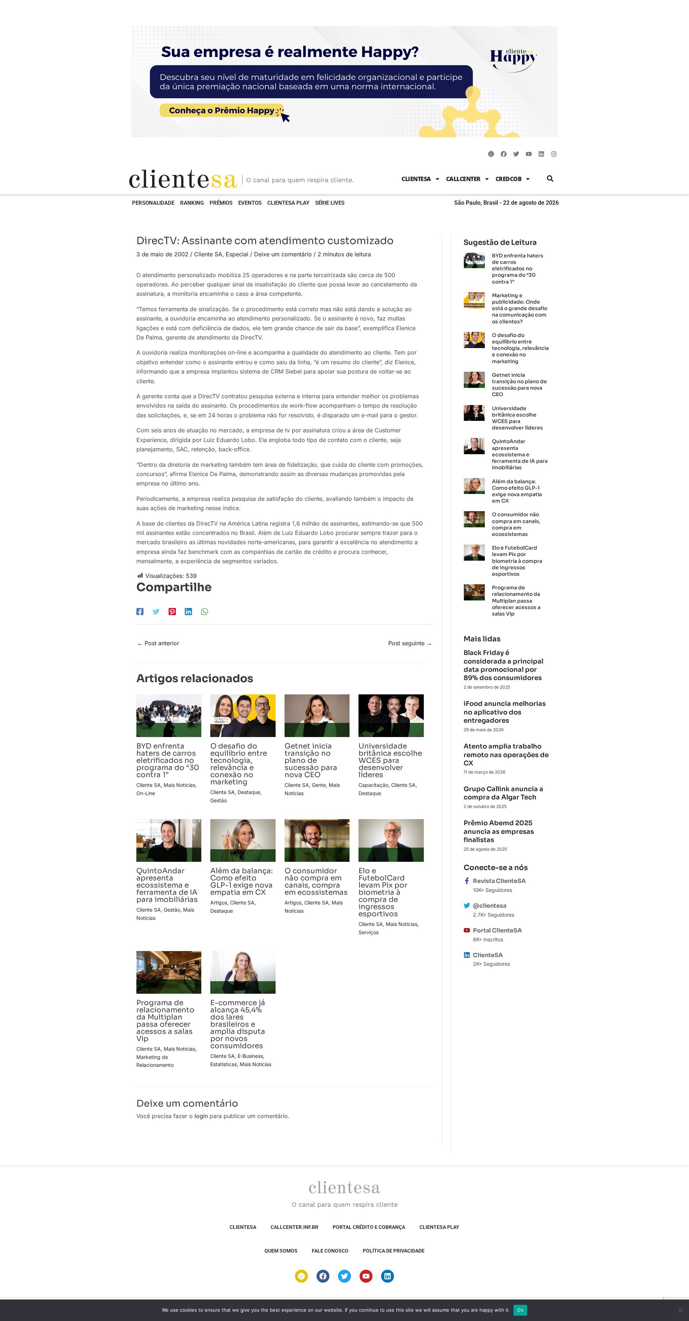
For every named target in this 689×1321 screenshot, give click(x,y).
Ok (520, 1310)
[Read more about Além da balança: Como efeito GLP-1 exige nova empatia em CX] (242, 840)
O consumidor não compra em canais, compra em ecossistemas (316, 881)
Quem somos (280, 1251)
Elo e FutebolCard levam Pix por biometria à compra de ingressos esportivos (382, 892)
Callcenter (463, 179)
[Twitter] (156, 611)
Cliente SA (208, 254)
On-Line (145, 793)
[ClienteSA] (467, 955)
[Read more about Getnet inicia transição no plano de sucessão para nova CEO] (317, 715)
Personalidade (153, 203)
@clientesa (489, 905)
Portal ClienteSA (497, 930)
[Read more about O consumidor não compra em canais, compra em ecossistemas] (317, 840)
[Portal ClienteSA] (467, 930)
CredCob (509, 179)
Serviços (368, 932)
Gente (319, 785)
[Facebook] (140, 611)
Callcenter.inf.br (294, 1227)
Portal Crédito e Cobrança (369, 1227)
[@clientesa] (467, 905)
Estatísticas (223, 1064)
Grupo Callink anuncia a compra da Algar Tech (503, 793)
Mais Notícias (179, 785)
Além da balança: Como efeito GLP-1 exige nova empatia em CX (241, 881)
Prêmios (221, 203)
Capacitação (373, 785)
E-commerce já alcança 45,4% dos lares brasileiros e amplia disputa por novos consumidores (237, 1024)
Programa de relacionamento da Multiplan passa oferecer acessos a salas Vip (165, 1020)
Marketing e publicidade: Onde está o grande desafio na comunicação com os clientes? (519, 308)
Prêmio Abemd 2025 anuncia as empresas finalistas (499, 831)
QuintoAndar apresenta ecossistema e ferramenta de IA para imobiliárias (167, 885)
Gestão (218, 800)
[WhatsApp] (204, 611)
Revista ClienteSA (499, 881)
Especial (237, 254)
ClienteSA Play (288, 203)
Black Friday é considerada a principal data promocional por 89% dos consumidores (503, 665)
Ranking (192, 203)
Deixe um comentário (283, 254)
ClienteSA (416, 179)
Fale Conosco (330, 1251)
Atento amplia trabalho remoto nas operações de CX (506, 754)
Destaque (249, 792)
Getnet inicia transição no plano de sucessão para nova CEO (311, 760)
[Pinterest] (172, 611)
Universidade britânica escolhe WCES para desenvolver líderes (390, 760)
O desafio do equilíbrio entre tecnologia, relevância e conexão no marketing (238, 764)
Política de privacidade (394, 1251)
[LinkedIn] (188, 611)
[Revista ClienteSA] (467, 881)
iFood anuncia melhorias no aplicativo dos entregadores (505, 712)
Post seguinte (410, 643)
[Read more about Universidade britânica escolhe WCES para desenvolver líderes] (390, 715)
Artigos (218, 902)
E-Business (250, 1056)
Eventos (250, 203)
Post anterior (158, 643)
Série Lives (329, 203)
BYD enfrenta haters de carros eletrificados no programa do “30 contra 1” (167, 760)
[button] (550, 179)
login (201, 1116)
